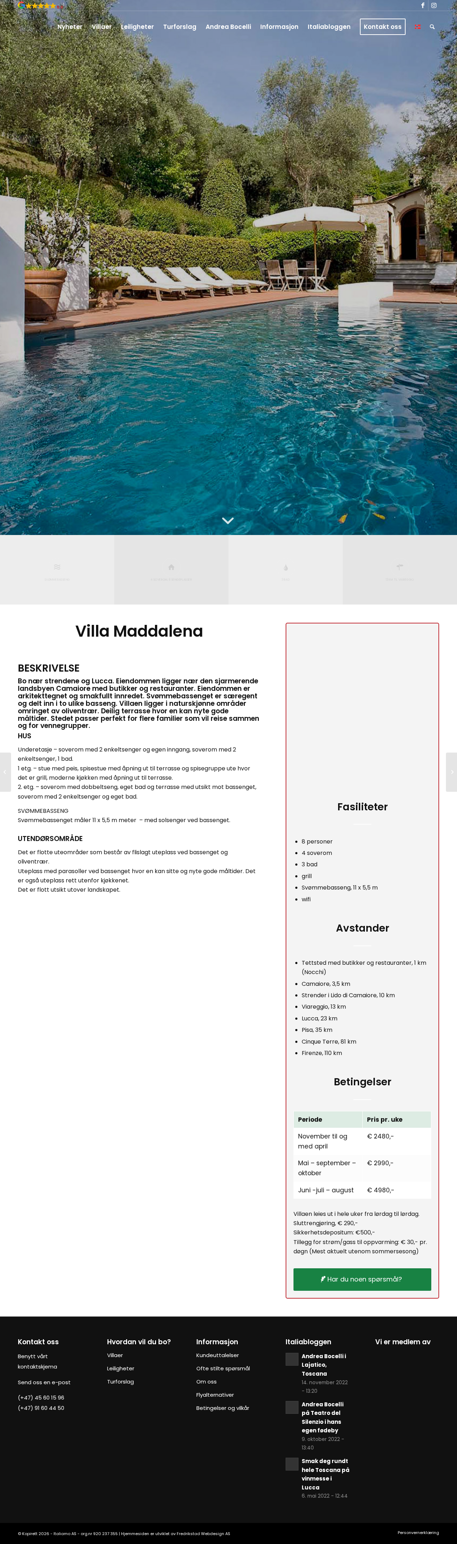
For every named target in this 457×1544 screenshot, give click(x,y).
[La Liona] (5, 772)
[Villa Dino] (451, 772)
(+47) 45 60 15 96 (41, 1397)
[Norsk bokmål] (417, 27)
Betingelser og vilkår (222, 1408)
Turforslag (120, 1381)
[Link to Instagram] (433, 5)
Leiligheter (120, 1368)
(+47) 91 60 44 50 (41, 1408)
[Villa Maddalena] (139, 998)
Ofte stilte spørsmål (223, 1368)
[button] (40, 7)
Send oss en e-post (44, 1382)
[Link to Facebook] (423, 5)
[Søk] (432, 27)
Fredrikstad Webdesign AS (203, 1534)
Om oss (206, 1381)
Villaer (115, 1355)
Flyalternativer (215, 1394)
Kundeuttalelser (217, 1355)
